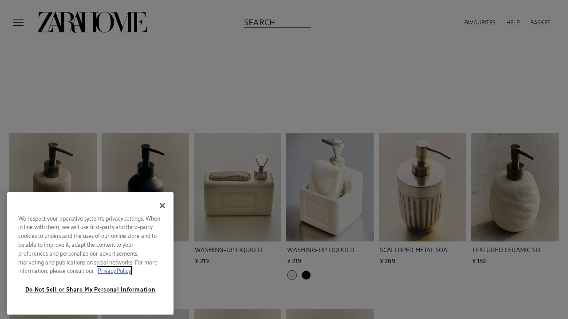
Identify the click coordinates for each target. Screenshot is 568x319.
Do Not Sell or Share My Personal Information (90, 289)
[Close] (162, 205)
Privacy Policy (114, 270)
